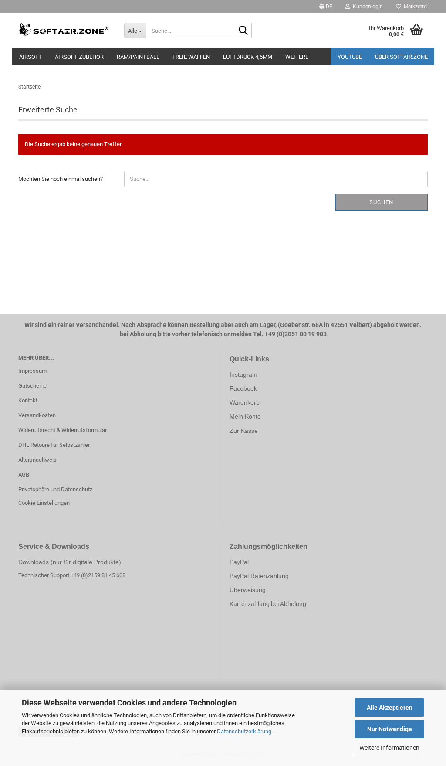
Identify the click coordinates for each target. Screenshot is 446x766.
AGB (23, 474)
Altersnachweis (37, 459)
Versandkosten (37, 415)
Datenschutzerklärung (244, 731)
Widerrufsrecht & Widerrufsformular (62, 430)
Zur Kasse (244, 430)
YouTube (350, 57)
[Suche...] (243, 31)
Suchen (381, 202)
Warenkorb (245, 402)
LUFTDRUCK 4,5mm (247, 57)
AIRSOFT (30, 57)
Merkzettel (414, 6)
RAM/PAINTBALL (138, 57)
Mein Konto (245, 416)
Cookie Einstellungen (44, 503)
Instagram (243, 374)
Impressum (32, 371)
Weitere (296, 57)
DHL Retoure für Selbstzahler (54, 445)
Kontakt (27, 400)
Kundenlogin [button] (366, 6)
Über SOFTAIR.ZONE (401, 57)
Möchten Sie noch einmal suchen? (60, 179)
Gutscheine (32, 385)
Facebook (243, 388)
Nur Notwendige (389, 728)
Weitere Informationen (389, 747)
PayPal (239, 561)
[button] (326, 6)
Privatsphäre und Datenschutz (55, 489)
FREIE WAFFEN (191, 57)
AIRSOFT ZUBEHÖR (79, 57)
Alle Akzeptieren (389, 707)
